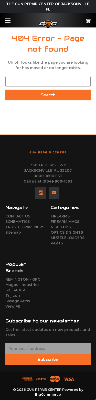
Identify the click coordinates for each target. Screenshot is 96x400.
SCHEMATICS (17, 221)
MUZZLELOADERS (67, 237)
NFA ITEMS (61, 227)
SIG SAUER (15, 290)
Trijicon (12, 295)
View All (12, 306)
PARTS (57, 243)
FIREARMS (60, 216)
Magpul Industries (22, 284)
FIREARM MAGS (65, 221)
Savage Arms (17, 301)
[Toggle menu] (12, 20)
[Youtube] (54, 192)
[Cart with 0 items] (82, 19)
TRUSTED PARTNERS (24, 227)
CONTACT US (17, 216)
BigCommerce (48, 394)
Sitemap (13, 232)
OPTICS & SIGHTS (67, 232)
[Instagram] (41, 192)
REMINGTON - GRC (22, 279)
